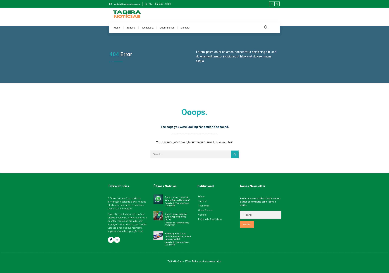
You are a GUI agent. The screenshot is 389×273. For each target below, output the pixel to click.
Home (117, 27)
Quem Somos (167, 27)
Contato (185, 27)
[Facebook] (271, 4)
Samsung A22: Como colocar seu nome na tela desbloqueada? (178, 236)
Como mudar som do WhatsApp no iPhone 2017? (176, 217)
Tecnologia (147, 27)
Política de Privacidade (210, 219)
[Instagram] (277, 4)
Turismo (131, 27)
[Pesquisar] (235, 154)
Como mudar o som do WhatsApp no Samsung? (177, 198)
